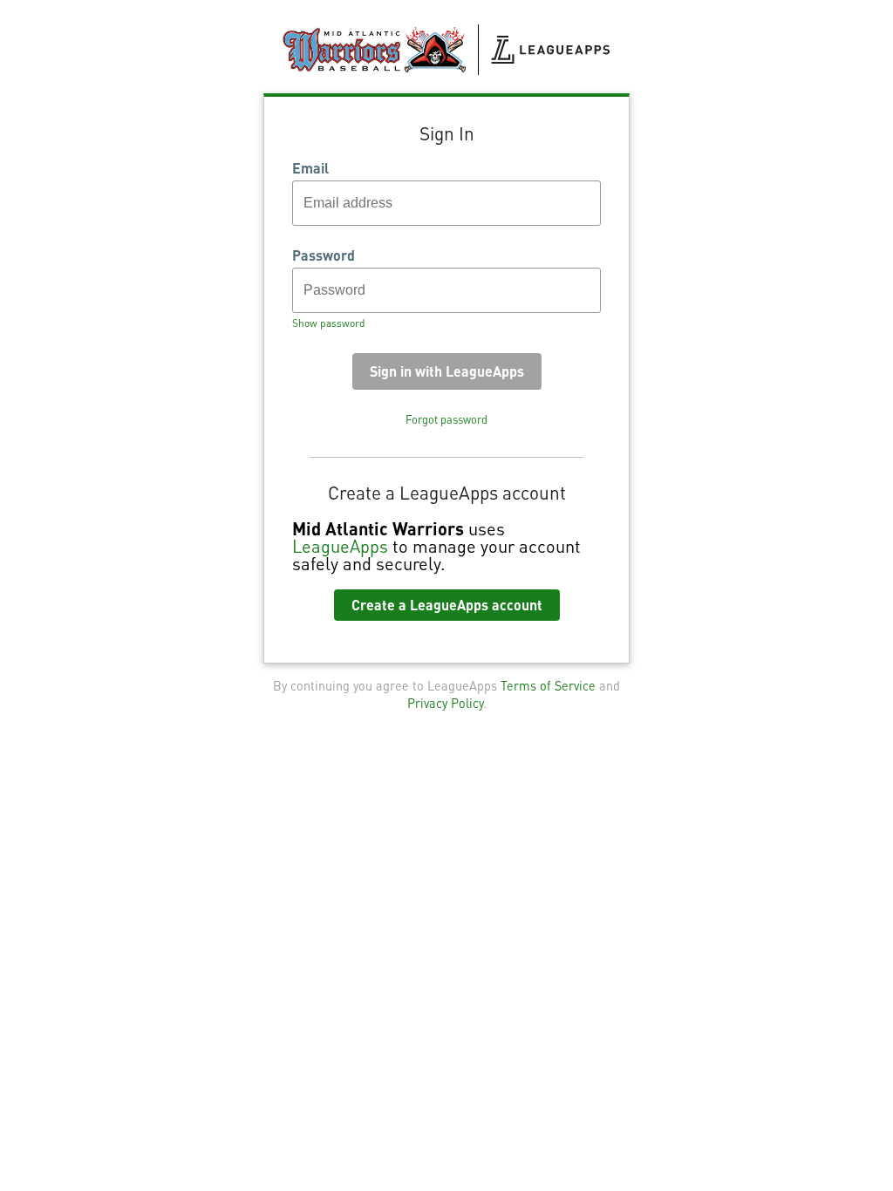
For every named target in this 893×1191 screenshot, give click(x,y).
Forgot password (446, 419)
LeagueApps (340, 545)
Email (310, 168)
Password (323, 255)
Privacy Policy (445, 703)
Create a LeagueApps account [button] (446, 605)
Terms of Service (548, 685)
